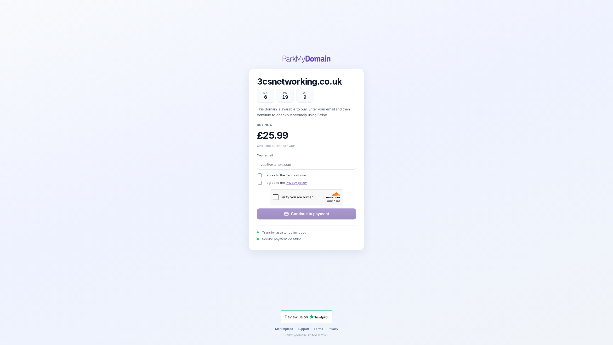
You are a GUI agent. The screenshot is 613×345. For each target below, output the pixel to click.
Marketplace (284, 329)
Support (303, 329)
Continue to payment (310, 214)
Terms (318, 329)
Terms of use (296, 175)
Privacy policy (296, 182)
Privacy (333, 329)
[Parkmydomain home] (306, 59)
